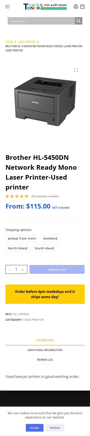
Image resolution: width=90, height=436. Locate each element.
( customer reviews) (45, 196)
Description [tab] (45, 340)
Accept (34, 428)
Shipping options (18, 229)
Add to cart (57, 269)
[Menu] (7, 7)
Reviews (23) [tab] (45, 360)
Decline (55, 428)
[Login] (76, 6)
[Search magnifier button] (78, 21)
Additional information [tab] (45, 350)
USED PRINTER (33, 320)
